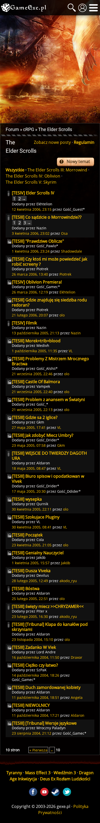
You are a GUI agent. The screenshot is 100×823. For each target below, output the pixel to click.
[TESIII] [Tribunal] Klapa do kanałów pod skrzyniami (50, 626)
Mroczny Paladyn (51, 727)
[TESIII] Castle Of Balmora (36, 381)
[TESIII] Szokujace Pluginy (35, 517)
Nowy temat (78, 161)
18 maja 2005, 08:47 (29, 468)
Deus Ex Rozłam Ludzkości (65, 779)
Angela (77, 697)
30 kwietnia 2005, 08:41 (32, 527)
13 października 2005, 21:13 (35, 333)
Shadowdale (71, 251)
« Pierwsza (38, 749)
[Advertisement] (50, 69)
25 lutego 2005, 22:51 (30, 598)
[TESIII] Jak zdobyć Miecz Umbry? (42, 435)
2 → (22, 198)
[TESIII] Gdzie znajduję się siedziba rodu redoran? (49, 302)
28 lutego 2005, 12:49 (30, 580)
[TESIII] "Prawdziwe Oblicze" (38, 241)
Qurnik (42, 503)
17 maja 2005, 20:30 (29, 491)
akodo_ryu (68, 580)
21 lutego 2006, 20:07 (30, 315)
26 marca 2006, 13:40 (30, 274)
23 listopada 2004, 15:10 (32, 639)
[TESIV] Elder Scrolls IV (33, 193)
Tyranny (14, 772)
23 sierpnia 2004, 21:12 (31, 733)
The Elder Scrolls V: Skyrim (31, 182)
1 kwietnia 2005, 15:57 (30, 562)
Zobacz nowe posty (52, 142)
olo (62, 315)
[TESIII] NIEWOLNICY (31, 705)
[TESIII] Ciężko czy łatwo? (35, 665)
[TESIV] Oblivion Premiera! (37, 282)
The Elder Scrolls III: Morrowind (57, 170)
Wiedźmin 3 (65, 772)
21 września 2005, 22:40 (32, 391)
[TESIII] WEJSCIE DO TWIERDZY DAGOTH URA (49, 455)
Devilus (42, 575)
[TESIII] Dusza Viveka (31, 570)
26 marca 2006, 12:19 (30, 292)
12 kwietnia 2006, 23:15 (32, 209)
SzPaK (41, 669)
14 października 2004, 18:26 (35, 675)
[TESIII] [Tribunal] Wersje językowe (44, 723)
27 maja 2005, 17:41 (29, 427)
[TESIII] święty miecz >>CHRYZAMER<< (48, 606)
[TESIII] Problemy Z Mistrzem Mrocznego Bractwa (50, 361)
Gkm (40, 422)
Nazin (41, 228)
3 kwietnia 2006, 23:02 (30, 233)
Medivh (42, 345)
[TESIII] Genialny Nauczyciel (38, 553)
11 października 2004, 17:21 (35, 715)
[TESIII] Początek (27, 535)
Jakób (41, 557)
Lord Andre (46, 652)
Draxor (76, 657)
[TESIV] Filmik (24, 323)
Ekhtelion (44, 204)
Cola (40, 539)
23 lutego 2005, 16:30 (30, 616)
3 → (27, 223)
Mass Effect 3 (38, 772)
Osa (64, 233)
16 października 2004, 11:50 (35, 657)
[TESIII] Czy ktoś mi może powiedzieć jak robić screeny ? (49, 261)
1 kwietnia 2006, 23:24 (30, 251)
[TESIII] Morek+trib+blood (36, 341)
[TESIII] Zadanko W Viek (34, 647)
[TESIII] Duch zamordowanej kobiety (46, 687)
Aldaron (43, 463)
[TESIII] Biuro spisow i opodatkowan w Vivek (48, 478)
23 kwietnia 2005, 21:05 (32, 545)
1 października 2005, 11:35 (34, 350)
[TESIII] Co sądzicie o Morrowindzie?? (47, 217)
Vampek (43, 386)
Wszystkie (15, 170)
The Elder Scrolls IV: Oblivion (33, 176)
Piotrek (42, 268)
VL (71, 350)
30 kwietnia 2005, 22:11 (32, 509)
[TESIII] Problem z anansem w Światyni (48, 399)
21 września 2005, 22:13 (32, 409)
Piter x (41, 611)
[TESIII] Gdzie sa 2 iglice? (34, 417)
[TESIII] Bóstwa (25, 588)
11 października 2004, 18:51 (35, 697)
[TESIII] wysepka (27, 499)
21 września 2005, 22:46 (32, 373)
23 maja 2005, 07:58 (29, 445)
